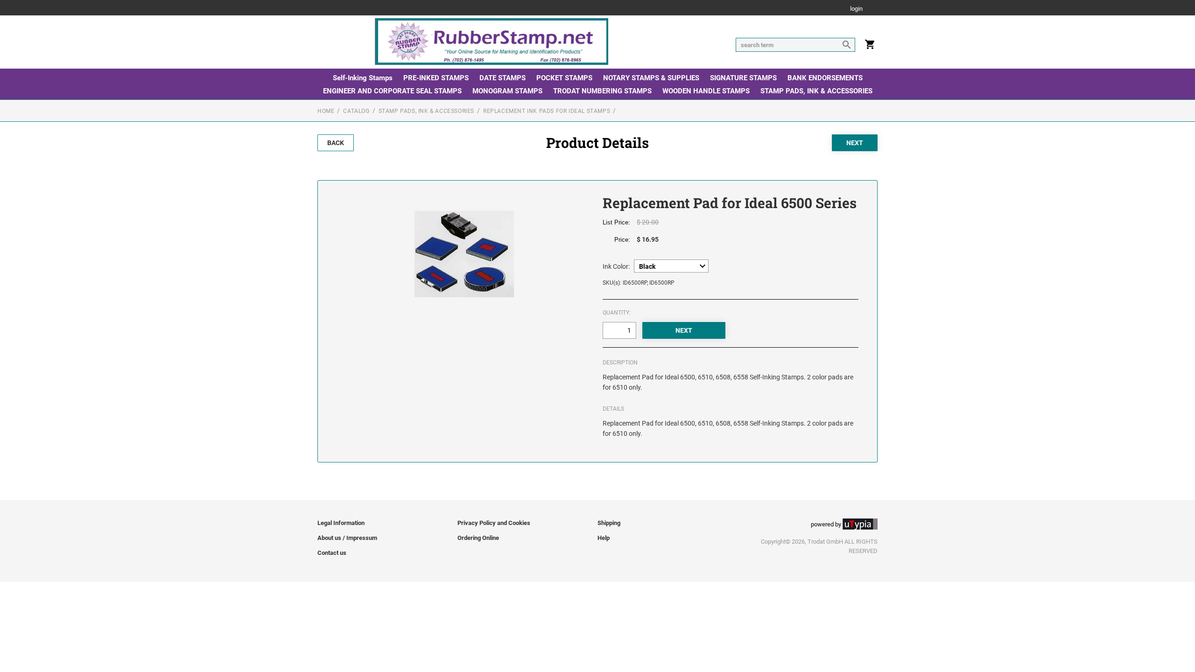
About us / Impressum (347, 537)
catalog (356, 111)
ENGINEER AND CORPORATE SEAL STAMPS (392, 91)
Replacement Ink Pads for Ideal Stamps (546, 111)
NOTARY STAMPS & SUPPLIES (651, 78)
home (325, 111)
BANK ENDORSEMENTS (825, 78)
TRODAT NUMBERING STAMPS (602, 91)
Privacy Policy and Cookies (493, 522)
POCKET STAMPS (564, 78)
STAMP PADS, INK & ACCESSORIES (816, 91)
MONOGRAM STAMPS (507, 91)
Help (604, 537)
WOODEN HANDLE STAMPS (706, 91)
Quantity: (617, 312)
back (335, 143)
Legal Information (341, 522)
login (856, 9)
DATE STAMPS (502, 78)
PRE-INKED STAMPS (436, 78)
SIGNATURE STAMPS (743, 78)
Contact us (331, 552)
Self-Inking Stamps (363, 78)
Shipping (609, 522)
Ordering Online (478, 537)
